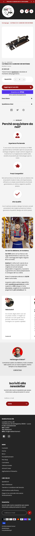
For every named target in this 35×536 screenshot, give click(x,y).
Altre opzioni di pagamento (17, 95)
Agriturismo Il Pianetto (9, 471)
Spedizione (15, 72)
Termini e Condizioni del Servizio (13, 487)
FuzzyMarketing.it (7, 530)
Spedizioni (5, 482)
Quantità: (8, 79)
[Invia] (29, 513)
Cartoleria (5, 463)
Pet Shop (5, 460)
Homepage (5, 23)
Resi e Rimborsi (7, 485)
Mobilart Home (10, 526)
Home (4, 451)
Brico (3, 454)
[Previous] (4, 1)
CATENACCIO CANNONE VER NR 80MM (21, 23)
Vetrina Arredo (7, 465)
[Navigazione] (31, 11)
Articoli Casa (6, 468)
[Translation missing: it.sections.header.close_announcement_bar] (34, 1)
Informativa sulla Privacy (10, 490)
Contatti (5, 448)
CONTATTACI (17, 370)
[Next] (31, 1)
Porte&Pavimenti (7, 457)
